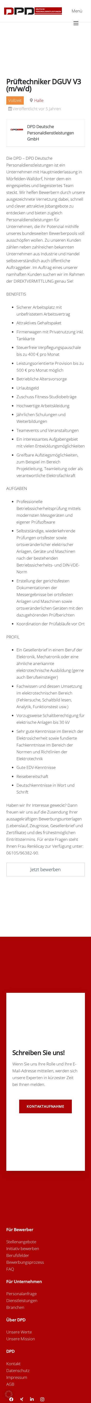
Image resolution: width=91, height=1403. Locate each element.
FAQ (10, 1269)
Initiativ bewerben (22, 1248)
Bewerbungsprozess (25, 1262)
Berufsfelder (17, 1255)
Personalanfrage (21, 1293)
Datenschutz (18, 1370)
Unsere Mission (20, 1339)
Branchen (15, 1307)
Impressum (16, 1377)
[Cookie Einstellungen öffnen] (9, 1396)
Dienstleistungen (21, 1300)
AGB (10, 1384)
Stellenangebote (21, 1241)
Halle (38, 100)
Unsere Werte (19, 1332)
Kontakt (13, 1363)
